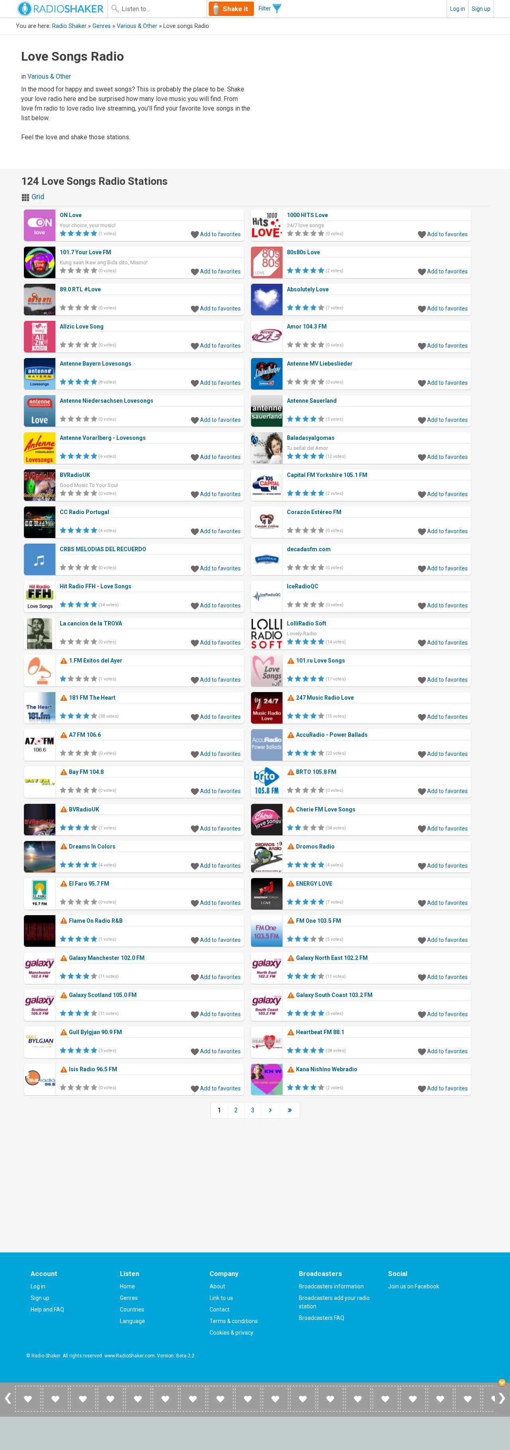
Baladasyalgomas (311, 438)
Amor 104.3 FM (307, 326)
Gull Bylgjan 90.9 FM (95, 1032)
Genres (101, 26)
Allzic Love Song (82, 326)
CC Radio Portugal (84, 512)
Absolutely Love (308, 289)
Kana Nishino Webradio (326, 1069)
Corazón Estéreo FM (314, 512)
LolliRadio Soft (306, 623)
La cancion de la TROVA (91, 623)
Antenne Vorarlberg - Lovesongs (103, 438)
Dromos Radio (315, 846)
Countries (132, 1309)
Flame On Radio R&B (95, 921)
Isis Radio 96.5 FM (92, 1069)
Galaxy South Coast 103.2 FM (334, 995)
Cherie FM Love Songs (325, 809)
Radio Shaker (69, 26)
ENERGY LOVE (313, 883)
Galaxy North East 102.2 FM (331, 958)
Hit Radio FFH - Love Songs (95, 586)
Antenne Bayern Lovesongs (95, 363)
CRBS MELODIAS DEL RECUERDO (103, 549)
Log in (457, 9)
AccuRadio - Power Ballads (331, 735)
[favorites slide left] (8, 1403)
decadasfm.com (309, 549)
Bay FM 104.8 (86, 772)
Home (127, 1286)
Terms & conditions (234, 1321)
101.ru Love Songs (320, 660)
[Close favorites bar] (502, 1383)
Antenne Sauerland (312, 401)
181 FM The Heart (92, 697)
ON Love (71, 215)
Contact (220, 1309)
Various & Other (137, 26)
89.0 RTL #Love (80, 289)
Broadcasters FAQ (321, 1318)
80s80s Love (303, 252)
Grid (37, 196)
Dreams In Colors (92, 846)
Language (132, 1321)
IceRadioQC (302, 586)
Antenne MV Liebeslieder (320, 363)
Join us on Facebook (413, 1286)
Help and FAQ (47, 1309)
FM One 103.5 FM (318, 921)
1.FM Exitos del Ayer (95, 660)
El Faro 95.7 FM (88, 883)
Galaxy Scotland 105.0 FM (102, 995)
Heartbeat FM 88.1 (319, 1032)
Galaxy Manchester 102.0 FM (106, 958)
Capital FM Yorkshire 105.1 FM (327, 475)
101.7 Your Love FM (85, 252)
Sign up (481, 9)
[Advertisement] (374, 100)
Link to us (221, 1298)
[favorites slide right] (502, 1403)
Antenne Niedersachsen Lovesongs (106, 401)
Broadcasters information (331, 1286)
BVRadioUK (75, 475)
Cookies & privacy (231, 1332)
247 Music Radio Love (324, 697)
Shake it (235, 9)
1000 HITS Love (307, 215)
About (217, 1286)
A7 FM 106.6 (84, 735)
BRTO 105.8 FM (315, 772)
